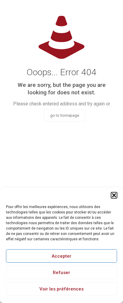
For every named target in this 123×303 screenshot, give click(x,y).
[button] (114, 195)
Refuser (61, 272)
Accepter (61, 256)
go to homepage (64, 115)
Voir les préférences (61, 289)
